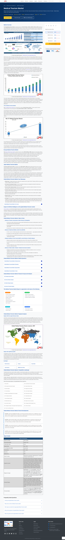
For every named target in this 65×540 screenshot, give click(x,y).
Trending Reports (21, 530)
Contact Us (20, 527)
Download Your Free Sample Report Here (29, 55)
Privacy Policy (36, 525)
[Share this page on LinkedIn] (5, 533)
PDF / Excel (44, 14)
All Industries (21, 533)
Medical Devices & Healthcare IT (11, 5)
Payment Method (36, 532)
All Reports (20, 532)
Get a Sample (8, 17)
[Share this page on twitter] (7, 533)
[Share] (56, 26)
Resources (40, 1)
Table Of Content (17, 17)
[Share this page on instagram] (14, 533)
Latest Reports (21, 528)
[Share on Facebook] (46, 26)
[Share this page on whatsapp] (16, 533)
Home (4, 5)
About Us (22, 1)
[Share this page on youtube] (11, 533)
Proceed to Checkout (53, 43)
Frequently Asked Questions (38, 530)
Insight (35, 1)
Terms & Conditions (37, 527)
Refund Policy (36, 523)
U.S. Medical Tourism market (9, 107)
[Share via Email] (53, 26)
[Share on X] (49, 26)
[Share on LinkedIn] (51, 26)
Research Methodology (29, 17)
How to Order (36, 528)
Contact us (45, 1)
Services (26, 1)
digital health (28, 69)
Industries (31, 1)
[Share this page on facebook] (9, 533)
